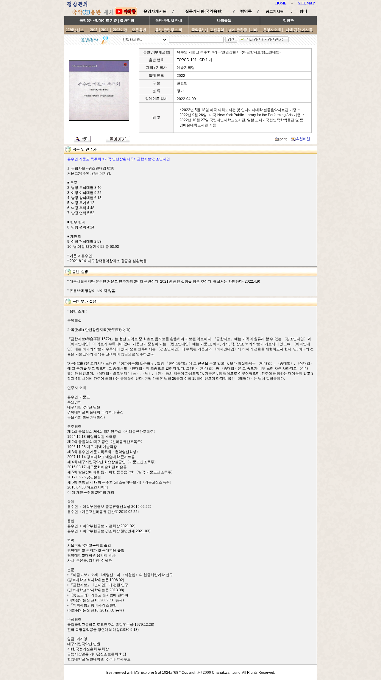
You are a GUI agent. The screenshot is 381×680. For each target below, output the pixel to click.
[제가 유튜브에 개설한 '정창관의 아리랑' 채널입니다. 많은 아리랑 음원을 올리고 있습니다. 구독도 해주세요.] (126, 14)
